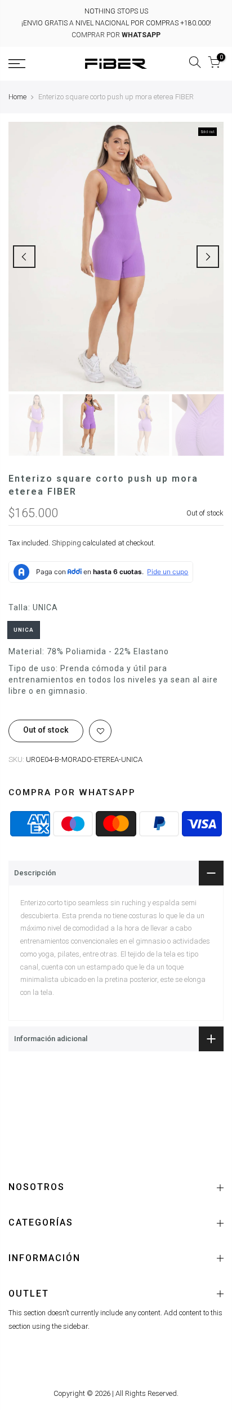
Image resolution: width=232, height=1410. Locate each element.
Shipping (66, 543)
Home (17, 96)
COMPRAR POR (116, 35)
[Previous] (24, 256)
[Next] (208, 256)
